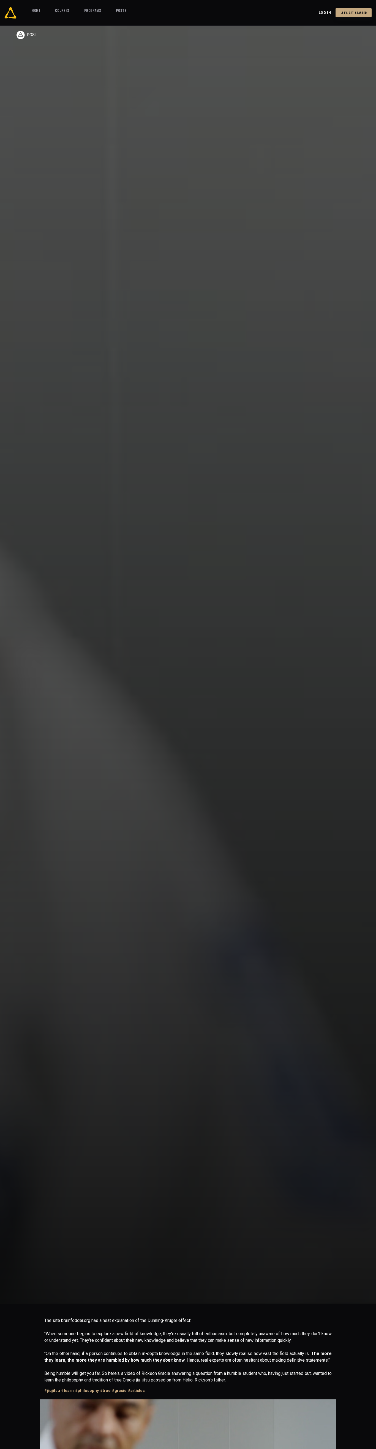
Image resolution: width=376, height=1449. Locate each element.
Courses (62, 10)
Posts (121, 10)
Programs (92, 10)
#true (105, 1390)
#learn (67, 1390)
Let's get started (353, 12)
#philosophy (87, 1390)
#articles (136, 1390)
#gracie (119, 1390)
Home (36, 10)
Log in (325, 13)
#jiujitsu (52, 1390)
